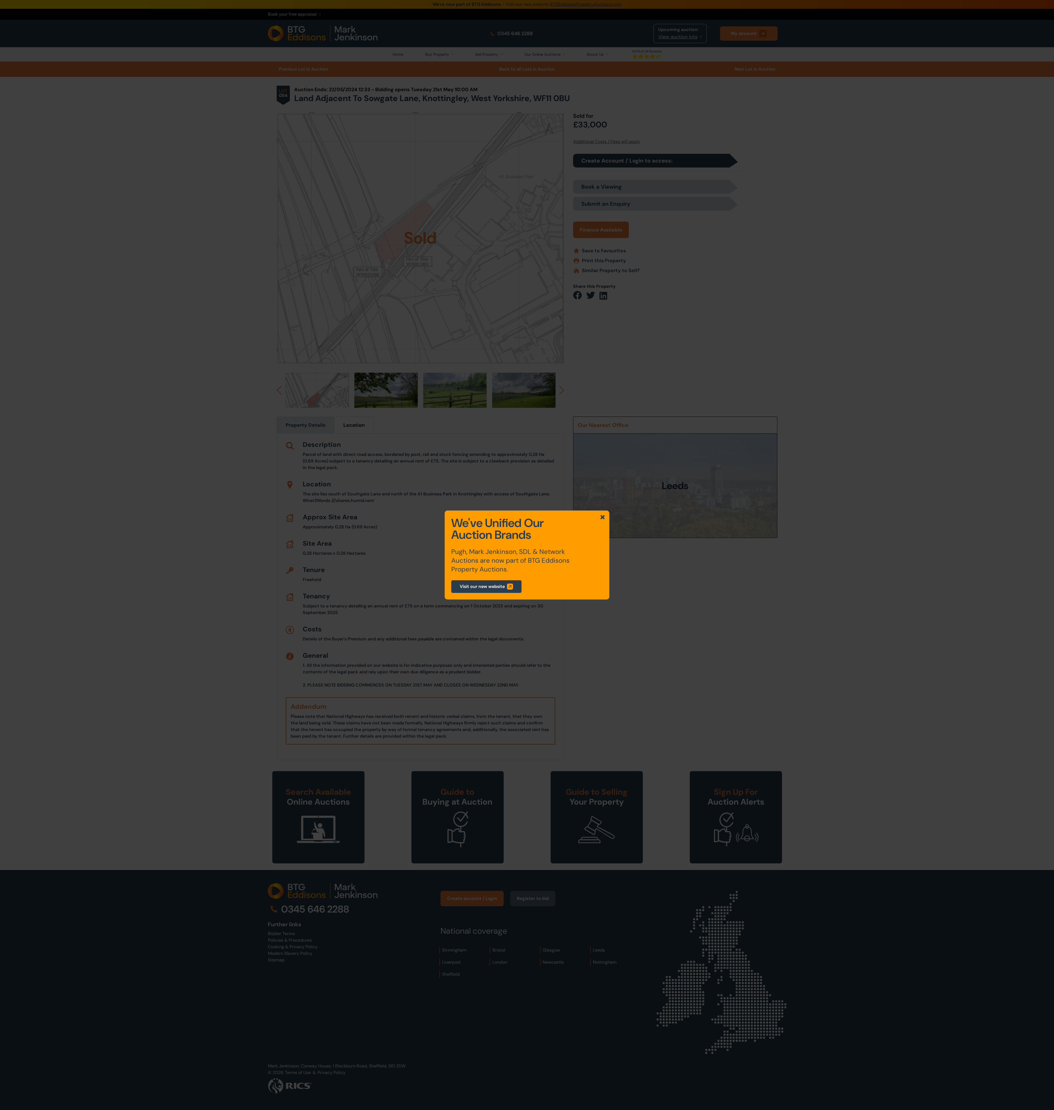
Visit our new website (482, 586)
